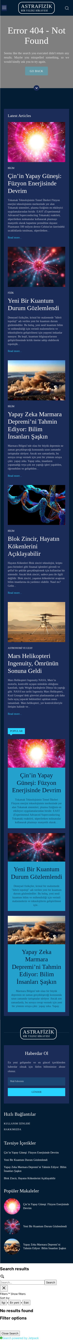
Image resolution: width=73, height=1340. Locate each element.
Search (50, 1282)
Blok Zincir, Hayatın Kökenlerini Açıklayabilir (33, 546)
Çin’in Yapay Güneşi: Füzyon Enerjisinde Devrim (35, 183)
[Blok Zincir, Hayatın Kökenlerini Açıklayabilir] (36, 505)
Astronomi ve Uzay (20, 648)
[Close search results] (4, 1288)
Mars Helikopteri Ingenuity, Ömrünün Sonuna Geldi (33, 663)
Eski (26, 1302)
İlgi (3, 1302)
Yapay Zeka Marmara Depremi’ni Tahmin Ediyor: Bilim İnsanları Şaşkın (36, 966)
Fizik (11, 293)
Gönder (36, 1092)
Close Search (10, 1333)
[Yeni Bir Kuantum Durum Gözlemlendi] (36, 267)
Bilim (11, 168)
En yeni (14, 1302)
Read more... (15, 237)
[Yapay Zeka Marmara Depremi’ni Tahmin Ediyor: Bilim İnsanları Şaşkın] (36, 380)
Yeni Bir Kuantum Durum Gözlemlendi (25, 1160)
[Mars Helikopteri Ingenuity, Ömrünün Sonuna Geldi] (36, 622)
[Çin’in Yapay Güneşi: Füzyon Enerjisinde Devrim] (36, 142)
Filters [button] (13, 1293)
